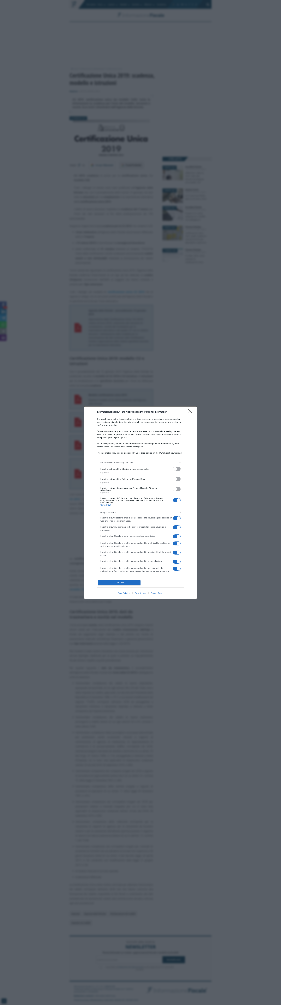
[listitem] (140, 462)
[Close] (191, 412)
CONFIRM (119, 583)
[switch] (177, 469)
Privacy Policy (157, 593)
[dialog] (140, 502)
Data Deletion (124, 593)
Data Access (140, 593)
